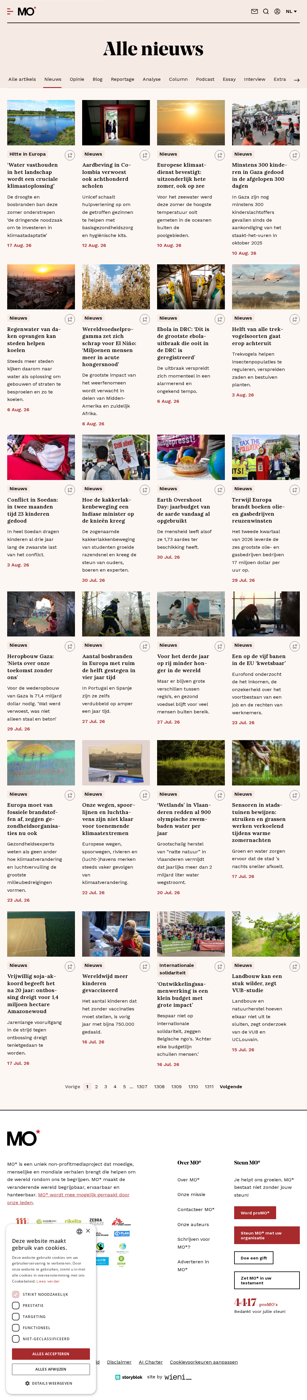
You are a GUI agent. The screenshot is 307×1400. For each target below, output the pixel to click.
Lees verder (48, 1281)
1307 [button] (142, 1086)
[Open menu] (10, 11)
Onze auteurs (193, 1224)
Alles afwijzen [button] (51, 1369)
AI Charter (151, 1362)
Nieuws (52, 79)
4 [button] (115, 1086)
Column (178, 79)
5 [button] (124, 1086)
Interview (254, 79)
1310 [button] (193, 1086)
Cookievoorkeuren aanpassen (204, 1362)
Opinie (77, 79)
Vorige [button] (72, 1086)
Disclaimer (119, 1362)
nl (289, 11)
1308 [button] (159, 1086)
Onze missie (191, 1194)
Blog (98, 79)
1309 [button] (176, 1086)
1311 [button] (209, 1086)
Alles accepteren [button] (50, 1353)
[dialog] (51, 1309)
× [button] (87, 1231)
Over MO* (188, 1180)
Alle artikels (22, 79)
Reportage (122, 79)
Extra (280, 79)
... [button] (131, 1086)
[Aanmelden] (277, 11)
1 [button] (87, 1086)
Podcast (205, 79)
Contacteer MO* (196, 1209)
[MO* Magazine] (27, 11)
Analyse (152, 79)
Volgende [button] (231, 1086)
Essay (229, 79)
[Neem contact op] (254, 11)
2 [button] (96, 1086)
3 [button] (105, 1086)
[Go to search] (266, 11)
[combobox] (79, 1231)
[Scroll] (297, 80)
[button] (51, 1383)
